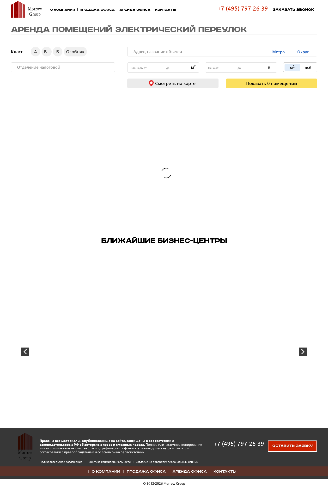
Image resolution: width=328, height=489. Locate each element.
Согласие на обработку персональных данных (167, 461)
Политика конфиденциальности (109, 461)
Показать (271, 83)
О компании (62, 10)
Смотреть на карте (175, 83)
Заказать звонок (293, 10)
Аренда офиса (135, 10)
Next (303, 352)
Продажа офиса (97, 10)
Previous (25, 352)
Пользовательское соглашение (61, 461)
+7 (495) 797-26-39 (243, 8)
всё (308, 67)
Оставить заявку (292, 446)
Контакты (165, 10)
